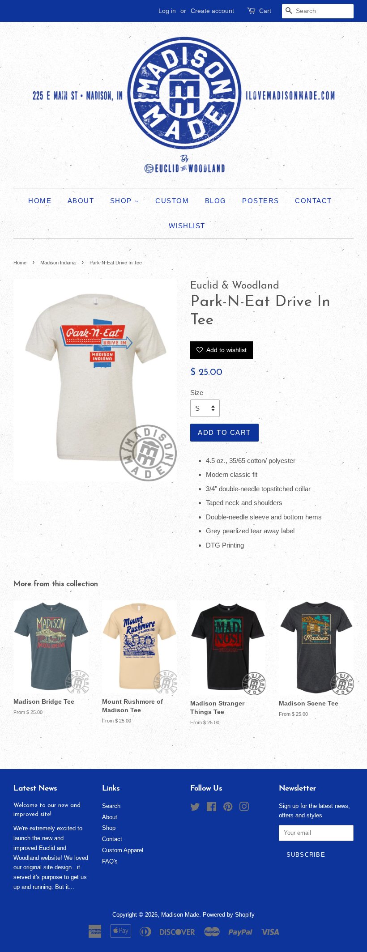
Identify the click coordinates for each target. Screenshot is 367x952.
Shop (122, 200)
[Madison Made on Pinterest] (228, 808)
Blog (215, 200)
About (81, 200)
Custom (172, 200)
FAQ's (110, 861)
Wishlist (187, 226)
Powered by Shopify (229, 914)
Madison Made (180, 914)
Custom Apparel (122, 850)
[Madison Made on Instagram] (244, 808)
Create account (212, 10)
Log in (167, 10)
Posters (260, 200)
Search (111, 806)
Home (39, 200)
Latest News (35, 788)
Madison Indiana (58, 262)
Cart (265, 10)
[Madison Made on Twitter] (195, 808)
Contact (313, 200)
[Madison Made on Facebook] (211, 808)
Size (196, 392)
